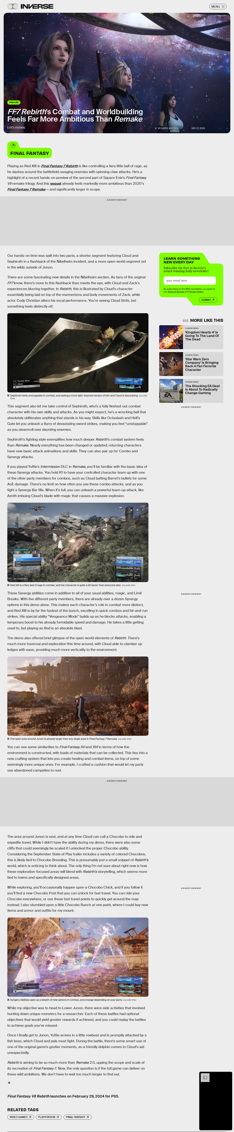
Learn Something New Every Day (182, 260)
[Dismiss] (228, 1075)
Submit (206, 300)
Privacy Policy (196, 291)
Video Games (19, 1117)
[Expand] (203, 1075)
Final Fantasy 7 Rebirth (59, 166)
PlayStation (46, 1117)
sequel (55, 183)
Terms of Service (175, 291)
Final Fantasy (29, 153)
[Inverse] (37, 6)
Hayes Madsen (169, 128)
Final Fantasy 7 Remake (26, 189)
